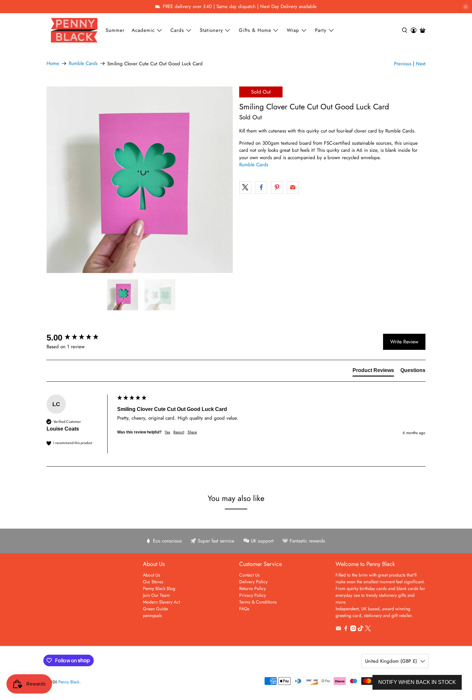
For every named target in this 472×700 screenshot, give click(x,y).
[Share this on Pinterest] (277, 187)
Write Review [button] (404, 341)
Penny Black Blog (159, 588)
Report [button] (178, 432)
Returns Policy (252, 588)
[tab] (373, 372)
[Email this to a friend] (293, 187)
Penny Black (68, 682)
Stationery (211, 30)
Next (420, 63)
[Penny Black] (74, 30)
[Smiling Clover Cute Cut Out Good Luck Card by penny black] (140, 179)
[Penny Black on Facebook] (346, 629)
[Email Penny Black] (338, 629)
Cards (177, 30)
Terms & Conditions (258, 602)
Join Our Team (156, 595)
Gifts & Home (255, 30)
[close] (465, 7)
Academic (143, 30)
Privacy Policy (252, 595)
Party (321, 30)
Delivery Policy (253, 581)
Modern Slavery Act (161, 602)
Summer (115, 30)
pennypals (152, 615)
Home (53, 63)
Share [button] (192, 432)
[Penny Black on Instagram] (353, 629)
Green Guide (155, 608)
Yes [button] (167, 432)
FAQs (244, 608)
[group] (80, 337)
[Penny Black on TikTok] (360, 629)
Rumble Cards (83, 63)
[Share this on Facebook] (261, 187)
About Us (151, 575)
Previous (402, 63)
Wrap (293, 30)
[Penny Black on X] (368, 629)
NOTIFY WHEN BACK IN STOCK (417, 682)
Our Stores (153, 581)
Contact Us (249, 575)
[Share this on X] (245, 187)
